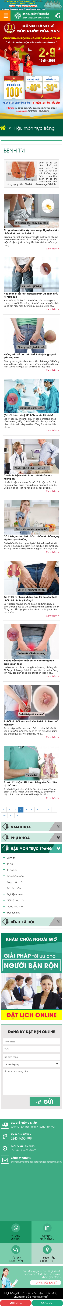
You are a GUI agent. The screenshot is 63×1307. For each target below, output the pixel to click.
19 (4, 815)
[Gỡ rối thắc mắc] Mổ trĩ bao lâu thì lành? (28, 415)
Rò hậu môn (14, 888)
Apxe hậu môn (15, 875)
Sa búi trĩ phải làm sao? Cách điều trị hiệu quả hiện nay (31, 722)
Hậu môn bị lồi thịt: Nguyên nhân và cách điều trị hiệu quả (31, 295)
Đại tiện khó (13, 912)
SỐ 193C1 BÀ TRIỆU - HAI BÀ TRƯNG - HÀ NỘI (33, 1126)
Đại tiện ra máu (15, 894)
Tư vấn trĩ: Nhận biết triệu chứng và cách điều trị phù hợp (30, 783)
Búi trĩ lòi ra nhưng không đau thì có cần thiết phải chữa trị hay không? (30, 598)
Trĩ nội (10, 863)
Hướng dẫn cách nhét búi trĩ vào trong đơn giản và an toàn (29, 662)
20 (11, 815)
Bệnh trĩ (11, 857)
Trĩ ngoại (12, 869)
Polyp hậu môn (15, 882)
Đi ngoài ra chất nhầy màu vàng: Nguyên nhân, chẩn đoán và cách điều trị (31, 231)
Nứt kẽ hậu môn (16, 900)
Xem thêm (52, 248)
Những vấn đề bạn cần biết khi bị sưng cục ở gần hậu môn (30, 355)
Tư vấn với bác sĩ (45, 1282)
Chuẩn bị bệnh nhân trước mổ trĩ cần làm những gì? (28, 476)
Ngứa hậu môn (15, 906)
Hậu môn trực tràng (34, 128)
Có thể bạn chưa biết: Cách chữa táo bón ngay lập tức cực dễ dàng (31, 537)
